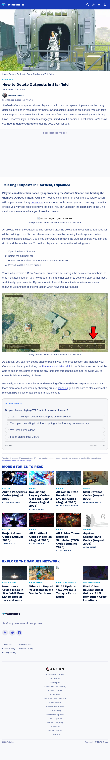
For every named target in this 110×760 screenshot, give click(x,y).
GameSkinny (55, 710)
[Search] (88, 4)
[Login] (105, 4)
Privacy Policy (9, 652)
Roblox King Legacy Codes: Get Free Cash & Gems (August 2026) (40, 498)
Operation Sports (55, 714)
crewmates (37, 202)
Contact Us (25, 644)
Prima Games (55, 690)
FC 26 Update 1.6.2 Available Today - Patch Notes (66, 591)
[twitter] (12, 633)
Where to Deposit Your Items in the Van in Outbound (41, 590)
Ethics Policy (8, 648)
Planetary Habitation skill (56, 366)
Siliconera (55, 694)
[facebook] (19, 633)
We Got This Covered (55, 698)
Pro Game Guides (55, 674)
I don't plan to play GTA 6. (25, 436)
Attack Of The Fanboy (55, 686)
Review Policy (26, 648)
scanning (63, 388)
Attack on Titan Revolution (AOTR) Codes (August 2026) (67, 497)
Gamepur (55, 682)
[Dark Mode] (93, 4)
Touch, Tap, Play (55, 722)
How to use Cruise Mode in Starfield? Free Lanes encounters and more (13, 593)
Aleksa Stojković (11, 502)
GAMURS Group (101, 742)
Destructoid (55, 702)
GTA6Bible (55, 735)
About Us (6, 644)
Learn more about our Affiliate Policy (16, 461)
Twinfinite (55, 678)
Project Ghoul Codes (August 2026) (12, 537)
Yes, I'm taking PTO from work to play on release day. (40, 416)
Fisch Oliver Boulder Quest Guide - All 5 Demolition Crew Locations (95, 593)
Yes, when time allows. (23, 430)
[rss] (5, 633)
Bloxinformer (55, 731)
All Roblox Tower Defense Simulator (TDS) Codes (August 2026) (68, 540)
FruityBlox (55, 727)
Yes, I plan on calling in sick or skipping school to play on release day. (49, 423)
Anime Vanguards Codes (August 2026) (14, 495)
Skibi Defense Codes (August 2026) (93, 495)
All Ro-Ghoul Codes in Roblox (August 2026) (40, 537)
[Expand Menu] (99, 4)
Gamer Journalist (55, 706)
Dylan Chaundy (36, 509)
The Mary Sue (55, 718)
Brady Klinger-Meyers (67, 506)
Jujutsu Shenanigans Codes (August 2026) (93, 538)
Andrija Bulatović (92, 502)
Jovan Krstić (8, 544)
